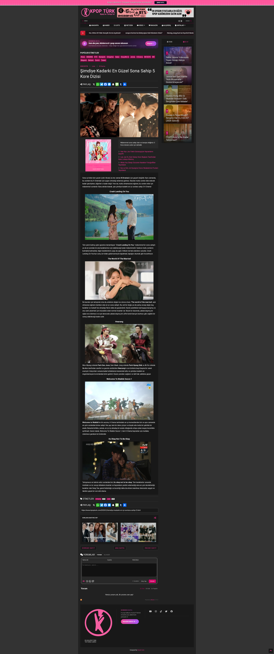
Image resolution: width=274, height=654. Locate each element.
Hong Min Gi (125, 57)
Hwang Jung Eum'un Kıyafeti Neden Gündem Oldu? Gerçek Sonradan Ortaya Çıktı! (169, 33)
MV (153, 57)
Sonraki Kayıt (88, 548)
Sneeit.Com (140, 650)
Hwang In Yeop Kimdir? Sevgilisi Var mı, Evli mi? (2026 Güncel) (177, 118)
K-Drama (140, 57)
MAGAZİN (154, 25)
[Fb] (172, 611)
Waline (152, 599)
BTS (95, 57)
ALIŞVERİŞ (167, 25)
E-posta (109, 560)
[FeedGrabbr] (105, 162)
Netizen (91, 60)
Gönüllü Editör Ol (129, 621)
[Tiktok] (161, 611)
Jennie (132, 57)
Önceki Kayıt (150, 548)
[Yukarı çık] (271, 651)
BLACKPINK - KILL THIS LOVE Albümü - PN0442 (98, 166)
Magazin (84, 60)
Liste (93, 66)
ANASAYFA (95, 25)
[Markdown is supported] (84, 581)
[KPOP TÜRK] (98, 16)
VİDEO (141, 25)
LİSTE (117, 25)
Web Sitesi (135, 560)
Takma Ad (85, 560)
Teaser (103, 60)
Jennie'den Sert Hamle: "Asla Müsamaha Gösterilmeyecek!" (177, 79)
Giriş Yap (143, 581)
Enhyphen (110, 57)
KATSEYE (147, 57)
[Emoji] (87, 581)
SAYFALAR (180, 25)
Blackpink (102, 57)
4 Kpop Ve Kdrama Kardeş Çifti (96, 537)
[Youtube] (150, 611)
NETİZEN (129, 25)
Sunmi (97, 60)
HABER (106, 25)
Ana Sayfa (119, 548)
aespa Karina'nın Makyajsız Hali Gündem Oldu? (114, 33)
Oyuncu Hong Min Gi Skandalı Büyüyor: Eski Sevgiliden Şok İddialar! (177, 99)
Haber (117, 57)
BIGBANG (90, 57)
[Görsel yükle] (90, 581)
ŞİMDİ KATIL (160, 2)
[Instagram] (156, 611)
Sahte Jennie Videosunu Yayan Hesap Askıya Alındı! (177, 60)
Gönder (152, 581)
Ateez (83, 57)
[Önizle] (93, 581)
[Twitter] (166, 611)
